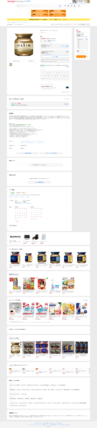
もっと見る (85, 300)
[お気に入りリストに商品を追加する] (87, 56)
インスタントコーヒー (25, 22)
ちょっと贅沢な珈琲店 (75, 389)
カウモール (9, 22)
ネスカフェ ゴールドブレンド (37, 389)
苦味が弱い (27, 398)
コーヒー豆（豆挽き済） (44, 385)
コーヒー (18, 22)
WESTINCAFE (12, 389)
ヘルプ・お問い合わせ (60, 424)
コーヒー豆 (23, 385)
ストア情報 (27, 196)
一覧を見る (66, 104)
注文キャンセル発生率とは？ (27, 203)
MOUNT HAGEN (67, 389)
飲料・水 (13, 22)
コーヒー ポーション (13, 405)
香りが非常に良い (13, 398)
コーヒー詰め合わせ (61, 385)
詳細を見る (68, 66)
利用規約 (43, 424)
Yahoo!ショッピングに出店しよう (81, 3)
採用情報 (55, 424)
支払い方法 (11, 196)
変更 (86, 39)
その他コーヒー (53, 385)
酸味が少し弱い (33, 398)
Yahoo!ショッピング (38, 423)
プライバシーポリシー (31, 424)
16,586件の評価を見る (18, 203)
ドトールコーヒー (59, 389)
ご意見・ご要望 (67, 424)
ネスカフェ (19, 389)
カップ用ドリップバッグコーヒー (33, 385)
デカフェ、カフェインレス (14, 394)
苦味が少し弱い (20, 398)
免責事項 (52, 424)
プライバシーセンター (38, 424)
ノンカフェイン (24, 394)
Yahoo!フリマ (59, 423)
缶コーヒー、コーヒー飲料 (14, 385)
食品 (22, 142)
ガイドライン (48, 424)
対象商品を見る (53, 40)
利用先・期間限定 (48, 54)
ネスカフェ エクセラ (26, 389)
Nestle (45, 389)
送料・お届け (16, 196)
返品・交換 (22, 196)
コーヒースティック (22, 405)
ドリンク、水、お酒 (27, 142)
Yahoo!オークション (52, 423)
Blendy (52, 389)
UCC (49, 389)
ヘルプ (89, 3)
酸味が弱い (40, 398)
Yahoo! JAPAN (72, 3)
